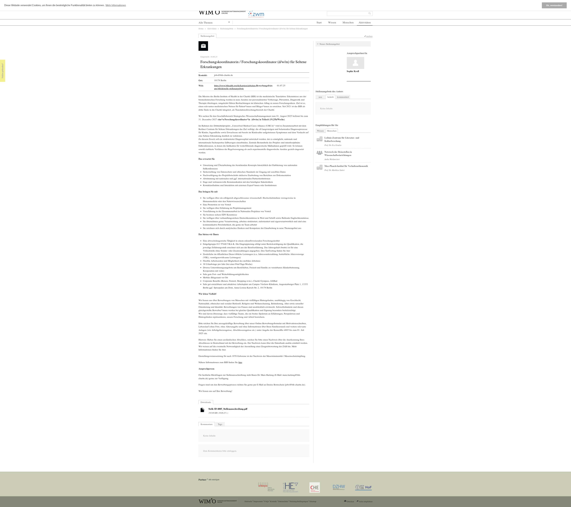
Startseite (248, 501)
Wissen (332, 22)
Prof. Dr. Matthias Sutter (334, 170)
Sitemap (312, 501)
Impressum (258, 501)
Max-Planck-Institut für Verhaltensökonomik (346, 166)
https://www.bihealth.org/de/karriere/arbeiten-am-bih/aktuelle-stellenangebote (235, 87)
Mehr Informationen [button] (116, 5)
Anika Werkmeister (332, 159)
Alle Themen (205, 22)
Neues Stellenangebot (330, 43)
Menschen (348, 22)
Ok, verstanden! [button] (554, 5)
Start (319, 22)
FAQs (266, 501)
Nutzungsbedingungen (299, 501)
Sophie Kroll (353, 71)
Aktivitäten (365, 22)
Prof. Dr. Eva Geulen (332, 145)
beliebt (330, 96)
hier (240, 362)
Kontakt (273, 501)
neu (320, 96)
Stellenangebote (226, 28)
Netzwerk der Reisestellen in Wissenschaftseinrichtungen (338, 153)
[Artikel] (203, 410)
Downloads (206, 402)
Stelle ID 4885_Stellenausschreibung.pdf (227, 408)
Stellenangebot (207, 35)
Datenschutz (283, 501)
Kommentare (207, 424)
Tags (220, 424)
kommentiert (343, 96)
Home (201, 28)
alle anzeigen (214, 479)
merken (369, 36)
